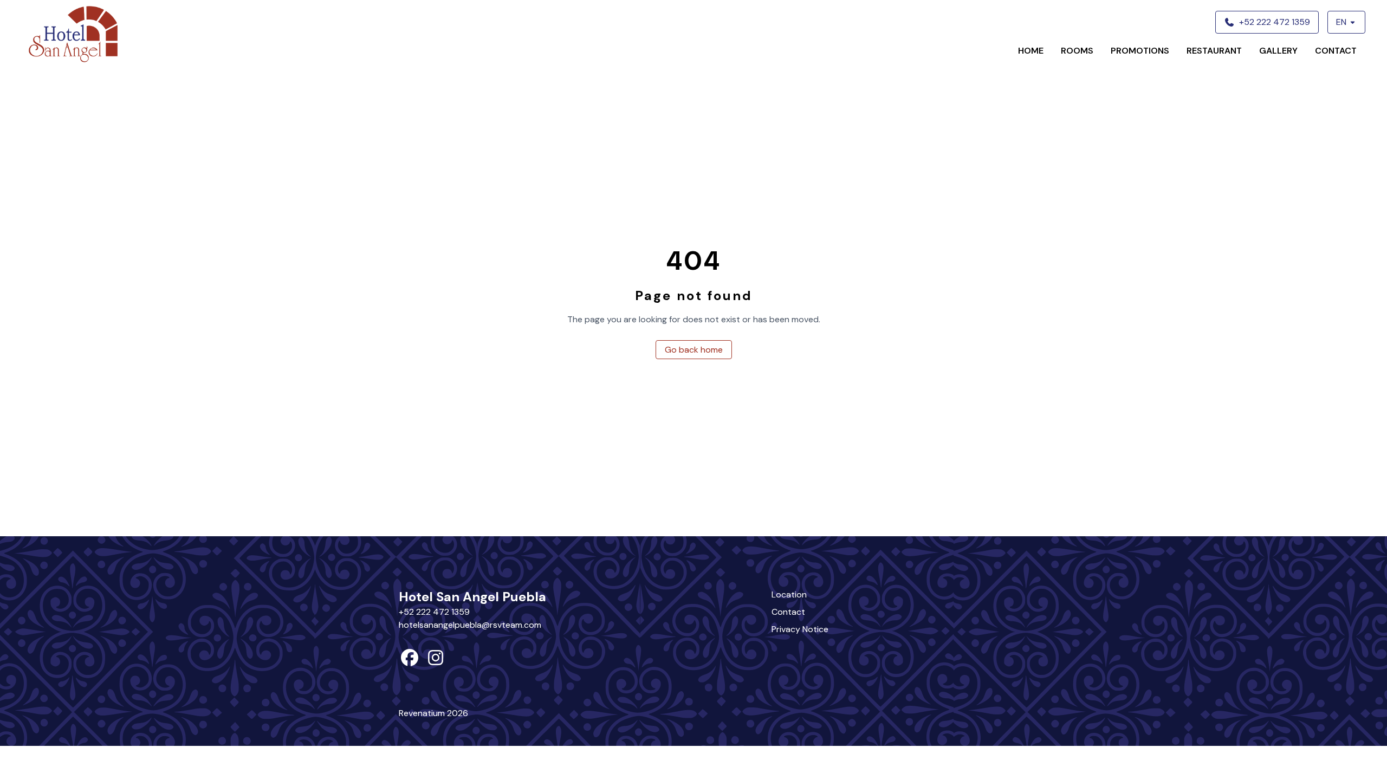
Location (789, 594)
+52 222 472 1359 (434, 612)
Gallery (1278, 50)
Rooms (1077, 50)
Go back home (694, 349)
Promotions (1140, 50)
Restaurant (1214, 50)
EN (1341, 22)
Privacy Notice (800, 629)
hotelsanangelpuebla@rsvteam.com (470, 624)
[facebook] (409, 661)
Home (1031, 50)
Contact (1336, 50)
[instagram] (435, 661)
